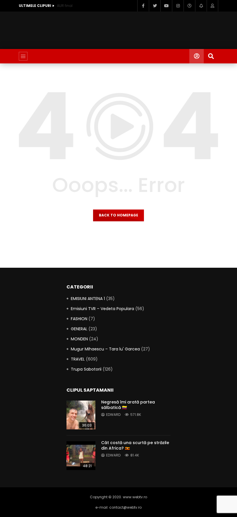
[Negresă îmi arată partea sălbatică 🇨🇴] (80, 415)
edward (113, 414)
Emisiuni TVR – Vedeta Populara (102, 309)
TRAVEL (78, 359)
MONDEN (79, 339)
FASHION (79, 319)
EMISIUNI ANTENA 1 (88, 298)
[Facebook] (143, 6)
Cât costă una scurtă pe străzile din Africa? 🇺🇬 (135, 445)
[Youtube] (166, 6)
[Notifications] (201, 6)
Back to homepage (118, 215)
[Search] (211, 56)
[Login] (212, 6)
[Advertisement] (124, 29)
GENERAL (79, 329)
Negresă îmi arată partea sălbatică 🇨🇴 (128, 404)
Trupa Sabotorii (86, 369)
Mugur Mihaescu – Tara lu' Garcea (105, 349)
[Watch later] (189, 6)
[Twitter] (154, 6)
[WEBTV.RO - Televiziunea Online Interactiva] (118, 56)
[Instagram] (178, 6)
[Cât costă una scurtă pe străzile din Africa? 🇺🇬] (80, 455)
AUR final (65, 5)
